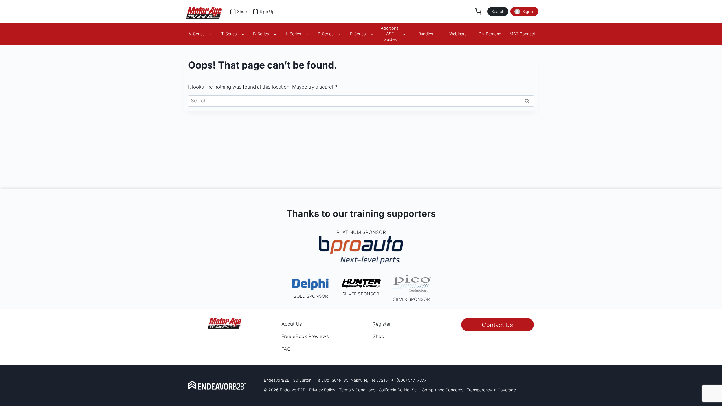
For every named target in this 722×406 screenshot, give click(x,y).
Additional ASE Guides (390, 34)
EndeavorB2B (276, 380)
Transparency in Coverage (491, 389)
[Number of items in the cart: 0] (478, 11)
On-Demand (489, 33)
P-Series (358, 33)
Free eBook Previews (305, 336)
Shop (378, 336)
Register (382, 324)
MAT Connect (522, 33)
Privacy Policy (322, 389)
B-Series (261, 33)
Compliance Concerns (442, 389)
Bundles (425, 33)
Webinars (457, 33)
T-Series (229, 33)
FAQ (285, 349)
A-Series (196, 33)
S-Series (325, 33)
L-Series (293, 33)
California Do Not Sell (398, 389)
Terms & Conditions (357, 389)
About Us (291, 324)
